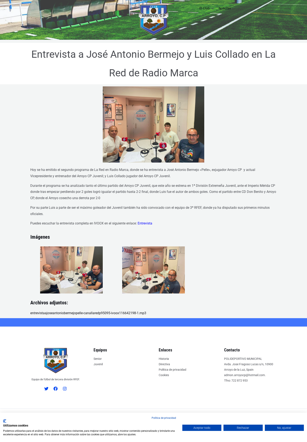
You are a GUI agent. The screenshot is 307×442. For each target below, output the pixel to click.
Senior (98, 358)
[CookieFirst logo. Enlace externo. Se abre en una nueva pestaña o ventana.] (4, 421)
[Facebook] (55, 389)
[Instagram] (65, 389)
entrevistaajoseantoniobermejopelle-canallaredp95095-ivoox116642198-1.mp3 (88, 313)
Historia (164, 358)
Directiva (164, 364)
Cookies (164, 375)
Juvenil (98, 364)
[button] (106, 8)
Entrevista (145, 223)
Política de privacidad (172, 369)
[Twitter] (46, 389)
